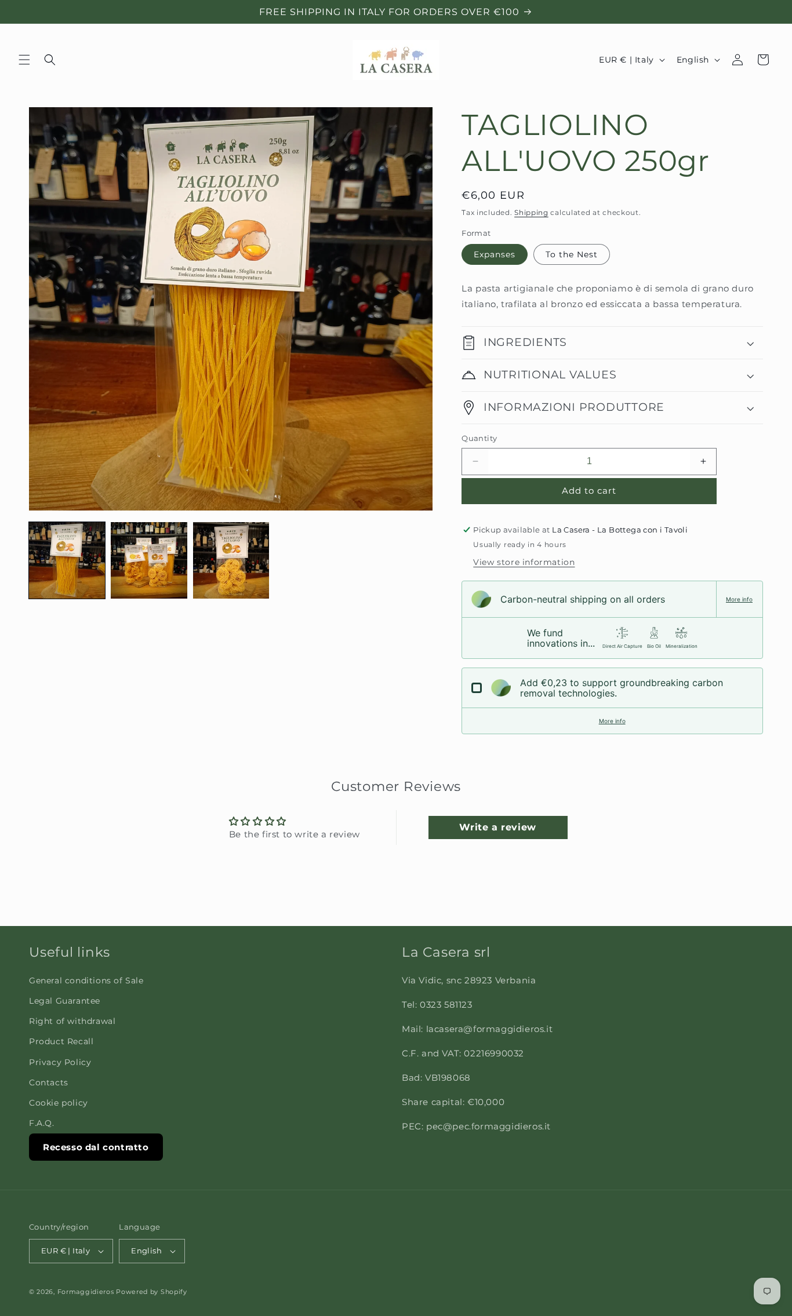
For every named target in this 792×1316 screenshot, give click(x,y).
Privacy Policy (60, 1062)
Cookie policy (58, 1103)
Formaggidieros (85, 1292)
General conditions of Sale (86, 980)
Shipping (531, 212)
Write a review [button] (497, 827)
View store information (524, 562)
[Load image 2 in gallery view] (149, 560)
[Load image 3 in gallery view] (231, 560)
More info (739, 599)
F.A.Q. (42, 1123)
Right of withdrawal (72, 1021)
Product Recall (61, 1041)
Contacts (48, 1082)
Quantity (479, 438)
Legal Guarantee (64, 1001)
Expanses (494, 254)
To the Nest (572, 254)
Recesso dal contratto (96, 1147)
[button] (24, 59)
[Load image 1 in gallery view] (67, 560)
